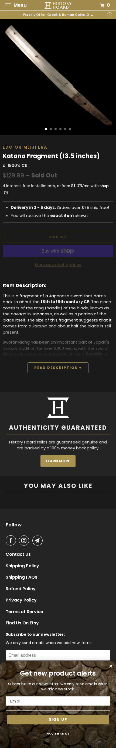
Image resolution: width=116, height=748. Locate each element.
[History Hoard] (58, 5)
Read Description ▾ (58, 367)
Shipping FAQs (21, 577)
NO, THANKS (58, 734)
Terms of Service (24, 612)
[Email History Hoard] (38, 540)
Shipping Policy (22, 566)
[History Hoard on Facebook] (12, 540)
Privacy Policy (21, 600)
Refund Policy (21, 589)
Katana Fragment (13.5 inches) (51, 156)
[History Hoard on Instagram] (25, 540)
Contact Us (18, 554)
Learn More (58, 461)
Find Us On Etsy (22, 623)
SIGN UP (58, 719)
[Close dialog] (111, 666)
